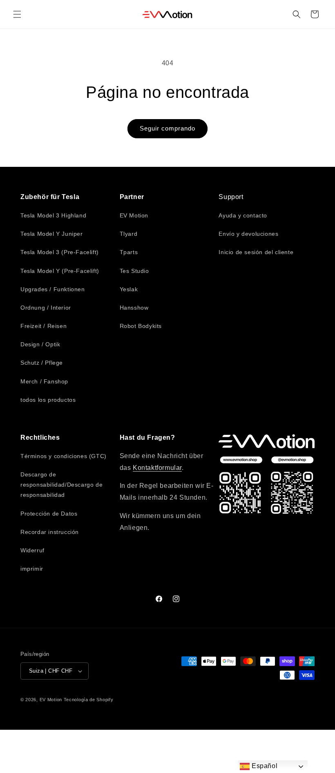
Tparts (129, 252)
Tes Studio (134, 271)
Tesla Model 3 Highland (53, 215)
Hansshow (134, 307)
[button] (17, 14)
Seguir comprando (167, 128)
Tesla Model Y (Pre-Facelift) (59, 271)
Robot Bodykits (141, 326)
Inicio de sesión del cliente (256, 252)
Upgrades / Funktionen (52, 289)
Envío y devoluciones (248, 233)
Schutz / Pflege (41, 362)
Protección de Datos (48, 513)
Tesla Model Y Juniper (51, 233)
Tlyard (129, 233)
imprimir (31, 568)
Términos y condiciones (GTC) (63, 456)
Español (263, 765)
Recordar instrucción (49, 532)
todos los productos (48, 399)
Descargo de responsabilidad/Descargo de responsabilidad (61, 484)
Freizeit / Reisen (43, 326)
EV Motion (134, 215)
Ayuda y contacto (243, 215)
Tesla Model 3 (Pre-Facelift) (59, 252)
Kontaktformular (157, 467)
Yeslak (129, 289)
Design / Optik (40, 344)
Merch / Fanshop (44, 381)
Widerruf (32, 550)
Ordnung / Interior (45, 307)
